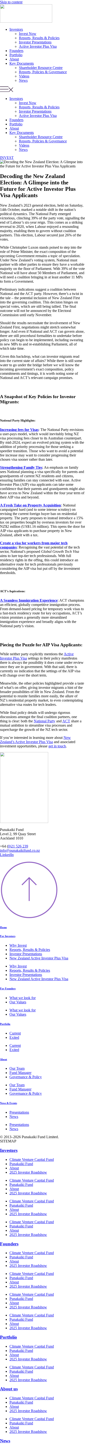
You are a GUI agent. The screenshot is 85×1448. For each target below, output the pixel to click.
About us (9, 1388)
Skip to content (11, 2)
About (14, 59)
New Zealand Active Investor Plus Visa (38, 958)
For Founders (8, 988)
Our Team (17, 1068)
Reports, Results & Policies (39, 38)
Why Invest (18, 945)
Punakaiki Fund (21, 1164)
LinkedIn (7, 855)
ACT (66, 721)
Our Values (17, 1002)
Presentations (19, 1112)
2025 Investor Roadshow (28, 1172)
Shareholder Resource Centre (41, 68)
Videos (24, 76)
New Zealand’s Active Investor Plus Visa (35, 740)
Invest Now (27, 34)
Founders (16, 51)
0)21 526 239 (18, 846)
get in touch (57, 746)
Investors (16, 29)
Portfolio (15, 55)
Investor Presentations (35, 42)
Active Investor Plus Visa (38, 46)
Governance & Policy (25, 1077)
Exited (14, 1037)
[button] (42, 89)
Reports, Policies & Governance (43, 72)
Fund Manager (20, 1073)
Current (15, 1033)
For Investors (7, 936)
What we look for (22, 998)
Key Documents (21, 63)
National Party (44, 721)
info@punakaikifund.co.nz (20, 850)
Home (3, 927)
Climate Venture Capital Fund (31, 1160)
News (23, 80)
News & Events (8, 1103)
